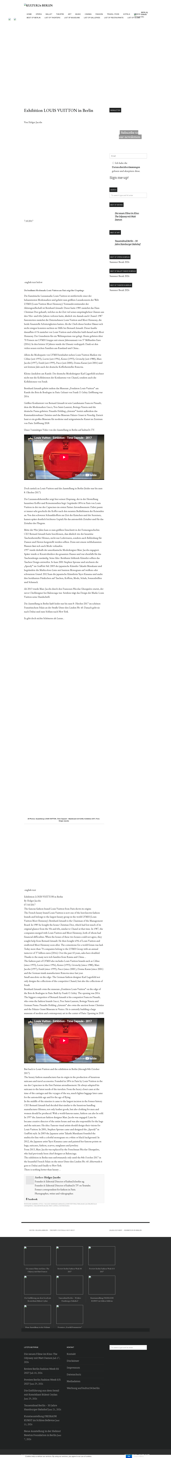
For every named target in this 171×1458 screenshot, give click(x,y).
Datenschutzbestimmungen (126, 167)
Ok (129, 1456)
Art (69, 14)
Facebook (32, 1199)
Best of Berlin (34, 17)
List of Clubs (134, 17)
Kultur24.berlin (131, 1454)
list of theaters (52, 17)
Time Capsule (53, 1206)
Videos (137, 14)
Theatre (60, 14)
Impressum (73, 1367)
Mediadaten (73, 1381)
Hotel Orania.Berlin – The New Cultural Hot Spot (52, 1230)
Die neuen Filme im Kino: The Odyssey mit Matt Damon (127, 216)
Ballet (49, 14)
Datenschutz (74, 1374)
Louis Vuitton (70, 1204)
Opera (39, 14)
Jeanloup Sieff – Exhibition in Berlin (125, 1230)
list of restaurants (114, 17)
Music (78, 14)
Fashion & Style (37, 1204)
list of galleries (92, 17)
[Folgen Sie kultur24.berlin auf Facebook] (11, 18)
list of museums (72, 17)
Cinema (88, 14)
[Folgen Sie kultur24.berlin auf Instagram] (15, 18)
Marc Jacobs (85, 1204)
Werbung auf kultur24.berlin (83, 1388)
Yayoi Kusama (64, 1206)
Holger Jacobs (52, 1177)
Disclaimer (73, 1360)
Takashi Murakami (41, 1206)
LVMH (78, 1204)
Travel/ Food (113, 14)
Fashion (99, 14)
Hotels (126, 14)
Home (29, 14)
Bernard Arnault (58, 1204)
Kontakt (71, 1354)
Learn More (139, 1456)
